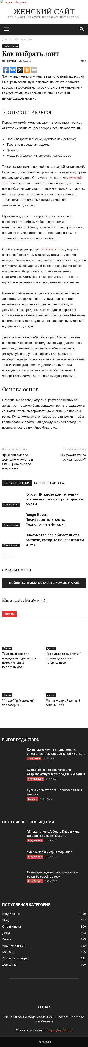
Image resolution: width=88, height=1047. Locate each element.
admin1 (11, 60)
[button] (82, 29)
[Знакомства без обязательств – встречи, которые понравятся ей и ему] (12, 540)
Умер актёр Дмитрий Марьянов (49, 852)
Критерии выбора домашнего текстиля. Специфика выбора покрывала (18, 461)
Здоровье (34, 758)
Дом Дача (9, 965)
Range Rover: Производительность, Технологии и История (46, 519)
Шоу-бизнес (35, 840)
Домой (6, 39)
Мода (6, 920)
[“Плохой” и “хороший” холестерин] (22, 683)
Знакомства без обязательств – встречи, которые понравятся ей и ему (55, 540)
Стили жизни (23, 39)
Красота (32, 799)
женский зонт (50, 249)
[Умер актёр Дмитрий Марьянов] (12, 857)
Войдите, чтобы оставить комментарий (44, 582)
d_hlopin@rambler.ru (58, 1030)
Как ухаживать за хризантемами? (73, 457)
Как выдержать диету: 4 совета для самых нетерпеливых (63, 658)
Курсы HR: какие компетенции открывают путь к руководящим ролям (54, 499)
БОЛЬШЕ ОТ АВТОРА (49, 483)
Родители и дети (14, 945)
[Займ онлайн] (36, 600)
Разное (7, 939)
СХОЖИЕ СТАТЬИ (17, 483)
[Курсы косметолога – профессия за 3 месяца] (12, 795)
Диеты (7, 648)
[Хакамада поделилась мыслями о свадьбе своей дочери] (12, 877)
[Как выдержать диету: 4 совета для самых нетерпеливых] (66, 636)
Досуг (6, 933)
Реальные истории (15, 958)
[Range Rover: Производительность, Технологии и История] (12, 519)
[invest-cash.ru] (13, 600)
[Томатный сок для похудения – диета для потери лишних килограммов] (22, 636)
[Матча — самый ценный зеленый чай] (66, 683)
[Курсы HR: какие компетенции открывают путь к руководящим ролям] (12, 499)
